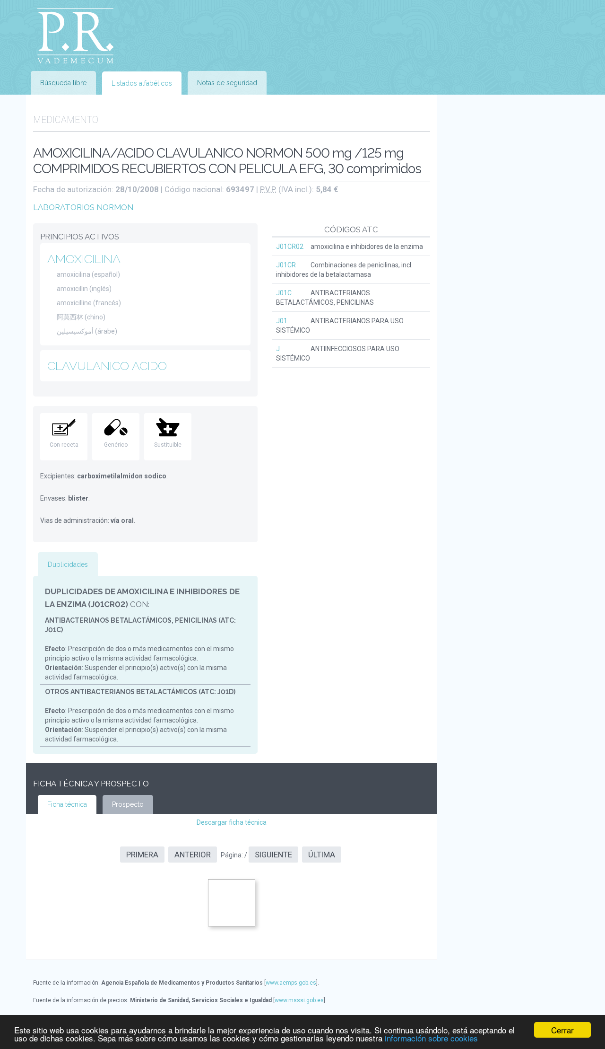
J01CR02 (289, 246)
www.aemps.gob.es (291, 982)
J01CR (286, 265)
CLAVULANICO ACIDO (107, 366)
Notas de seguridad (227, 83)
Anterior (192, 854)
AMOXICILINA (84, 259)
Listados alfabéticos (142, 83)
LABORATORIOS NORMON (83, 207)
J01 (281, 321)
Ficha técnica (67, 804)
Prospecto (128, 804)
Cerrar (562, 1030)
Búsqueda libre (63, 83)
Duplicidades (68, 564)
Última (321, 854)
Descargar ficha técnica (232, 822)
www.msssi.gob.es (299, 1000)
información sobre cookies (431, 1038)
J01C (284, 293)
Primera (142, 854)
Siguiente (273, 854)
